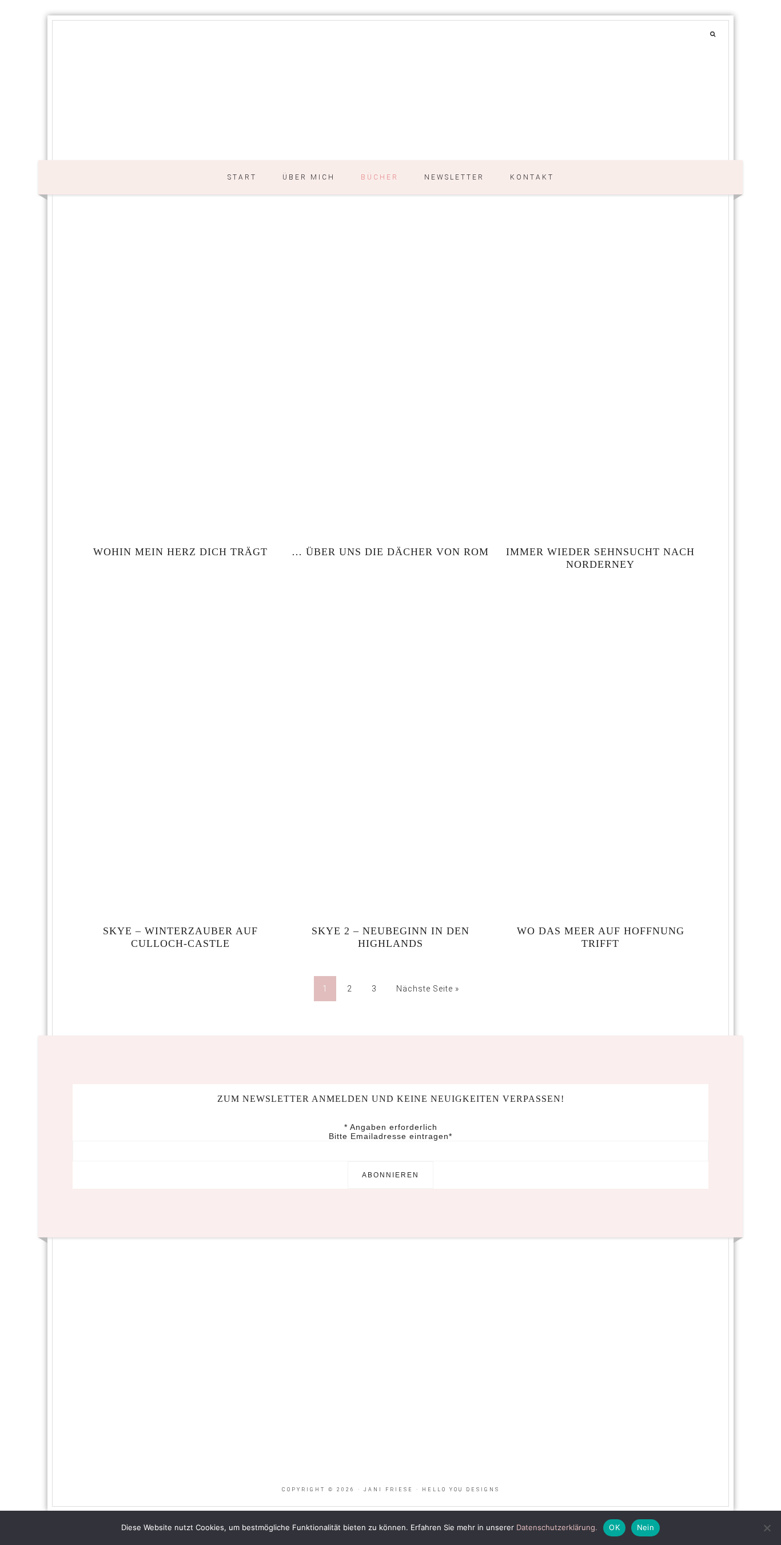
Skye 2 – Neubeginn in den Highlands (390, 937)
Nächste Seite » (427, 988)
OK (614, 1527)
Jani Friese (390, 103)
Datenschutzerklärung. (556, 1527)
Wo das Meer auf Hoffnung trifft (600, 937)
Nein (645, 1527)
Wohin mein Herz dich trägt (180, 552)
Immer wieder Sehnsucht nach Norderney (600, 558)
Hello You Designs (461, 1489)
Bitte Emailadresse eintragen (390, 1136)
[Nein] (766, 1528)
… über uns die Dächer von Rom (390, 552)
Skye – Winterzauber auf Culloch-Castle (180, 937)
